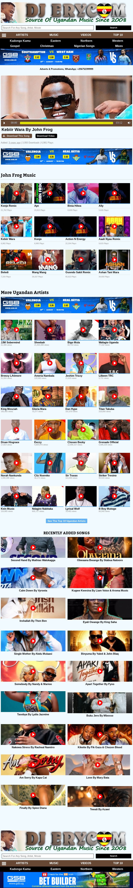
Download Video (46, 136)
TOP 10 (118, 34)
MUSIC (54, 34)
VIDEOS (86, 34)
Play (4, 123)
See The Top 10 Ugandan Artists (67, 521)
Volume (128, 122)
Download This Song (18, 136)
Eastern (56, 40)
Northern (86, 40)
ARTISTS (22, 34)
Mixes (119, 46)
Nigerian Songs (84, 46)
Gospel (15, 46)
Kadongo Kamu (20, 40)
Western (117, 40)
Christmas (47, 46)
